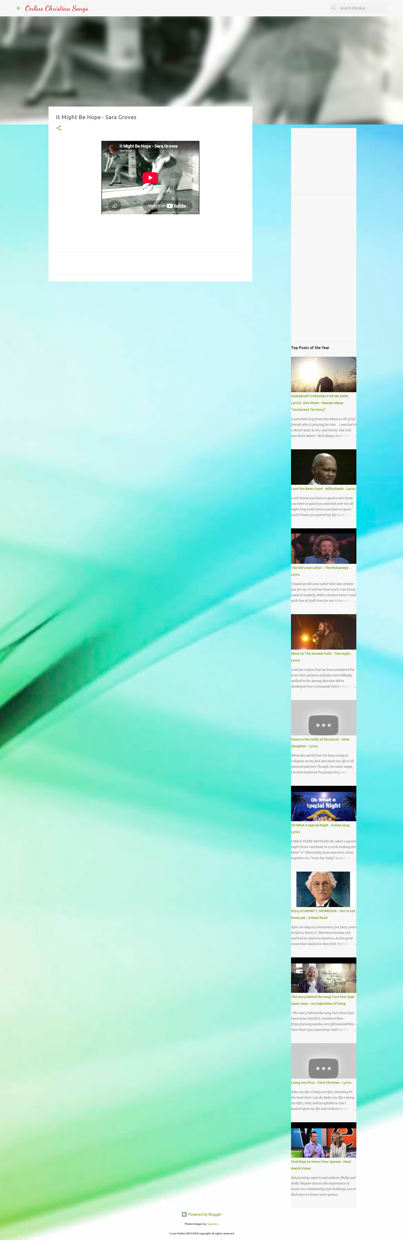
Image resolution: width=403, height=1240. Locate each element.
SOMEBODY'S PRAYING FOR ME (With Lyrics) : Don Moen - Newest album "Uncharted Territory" (319, 403)
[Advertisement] (150, 321)
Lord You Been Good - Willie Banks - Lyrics (323, 489)
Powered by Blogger (204, 1214)
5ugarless (213, 1224)
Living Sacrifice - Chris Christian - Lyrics (321, 1082)
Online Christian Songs (56, 8)
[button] (59, 128)
